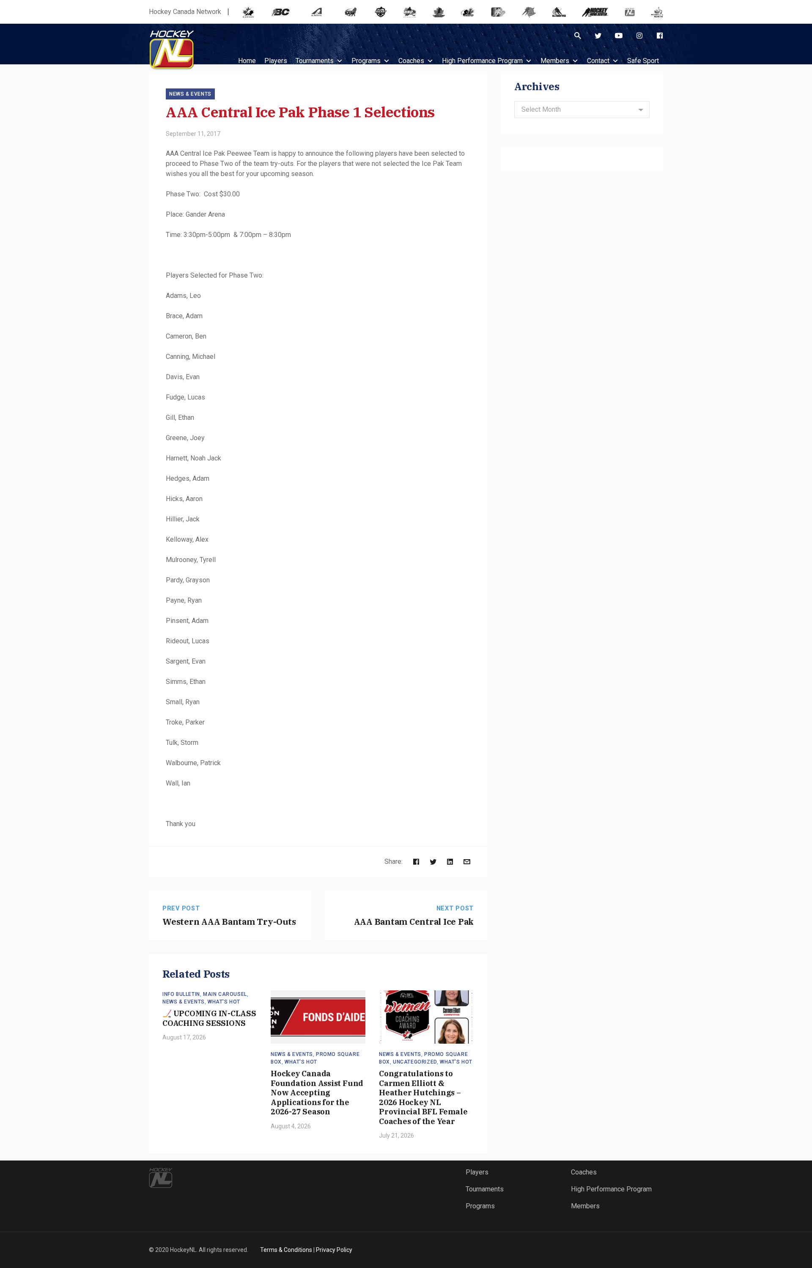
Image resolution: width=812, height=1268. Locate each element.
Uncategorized (415, 1062)
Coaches (411, 61)
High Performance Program (482, 61)
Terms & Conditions (286, 1249)
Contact (598, 61)
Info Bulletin (181, 994)
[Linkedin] (450, 861)
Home (247, 61)
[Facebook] (659, 35)
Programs (366, 61)
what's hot (224, 1002)
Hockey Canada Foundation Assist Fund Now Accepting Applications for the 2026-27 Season (317, 1092)
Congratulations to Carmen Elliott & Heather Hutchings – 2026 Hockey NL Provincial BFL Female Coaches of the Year (423, 1097)
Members (554, 61)
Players (477, 1172)
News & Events (190, 94)
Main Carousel (225, 994)
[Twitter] (598, 35)
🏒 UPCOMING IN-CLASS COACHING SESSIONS (209, 1018)
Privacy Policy (334, 1249)
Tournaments (315, 61)
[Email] (467, 861)
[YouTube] (619, 35)
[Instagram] (639, 35)
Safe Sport (643, 61)
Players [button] (275, 61)
